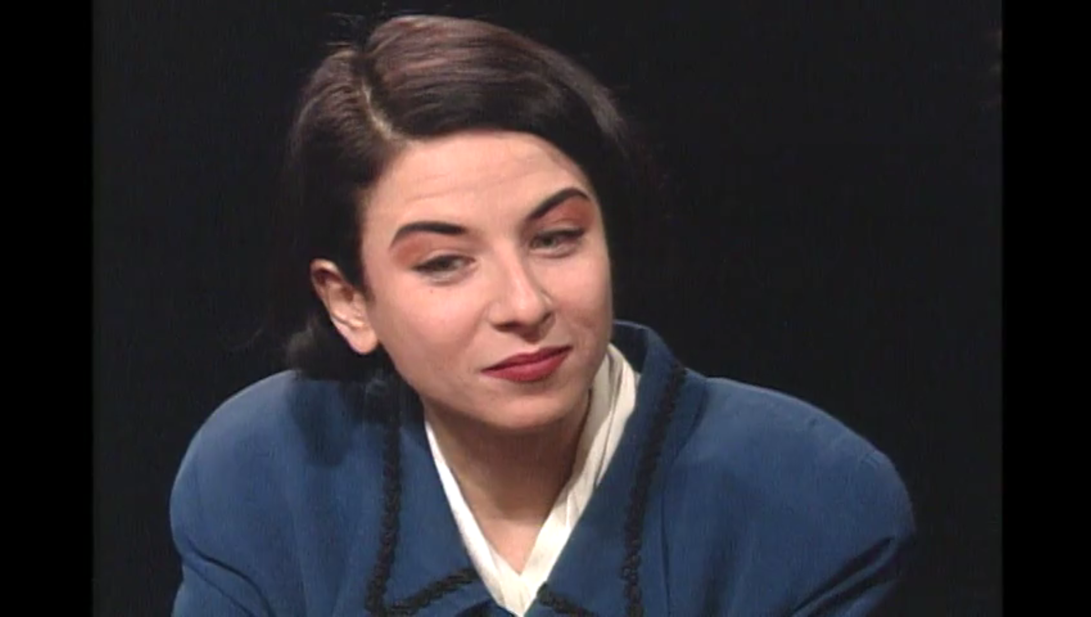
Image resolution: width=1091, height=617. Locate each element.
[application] (545, 308)
